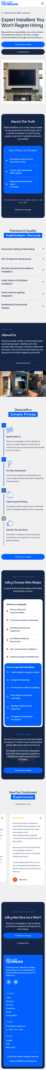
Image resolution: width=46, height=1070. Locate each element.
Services (9, 1005)
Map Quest (10, 1047)
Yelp (8, 1044)
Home (8, 998)
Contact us (10, 1008)
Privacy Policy (11, 1015)
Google (9, 1040)
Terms (8, 1012)
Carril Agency (31, 1061)
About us (9, 1001)
